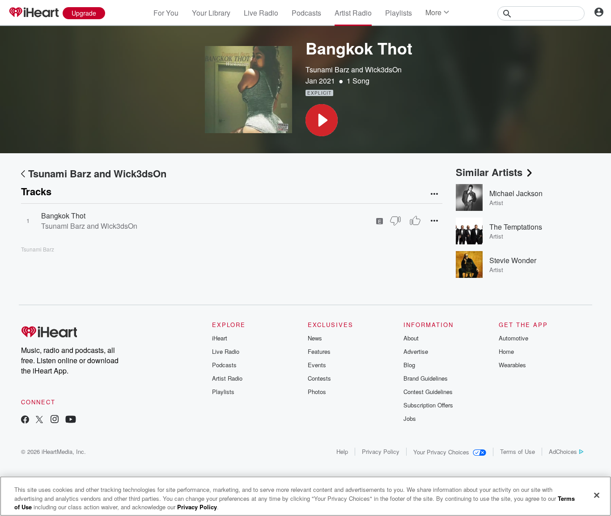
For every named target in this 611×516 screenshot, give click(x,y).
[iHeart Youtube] (70, 420)
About (411, 338)
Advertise (415, 351)
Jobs (409, 418)
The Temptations (515, 227)
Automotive (513, 338)
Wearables (512, 365)
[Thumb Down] (395, 221)
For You (165, 13)
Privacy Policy (380, 451)
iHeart (219, 338)
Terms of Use (517, 451)
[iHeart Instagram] (55, 420)
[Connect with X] (39, 420)
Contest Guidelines (428, 391)
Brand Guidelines (425, 378)
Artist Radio (353, 13)
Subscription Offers (428, 405)
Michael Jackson (516, 193)
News (315, 338)
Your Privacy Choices (441, 452)
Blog (409, 365)
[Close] (597, 495)
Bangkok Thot (63, 215)
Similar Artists (489, 172)
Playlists (398, 13)
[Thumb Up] (415, 221)
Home (506, 351)
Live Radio (261, 13)
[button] (322, 120)
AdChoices (563, 451)
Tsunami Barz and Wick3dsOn (354, 69)
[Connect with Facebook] (25, 420)
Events (317, 365)
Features (319, 351)
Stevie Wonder (512, 260)
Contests (319, 378)
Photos (317, 391)
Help (342, 451)
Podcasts (306, 13)
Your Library (211, 13)
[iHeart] (33, 13)
